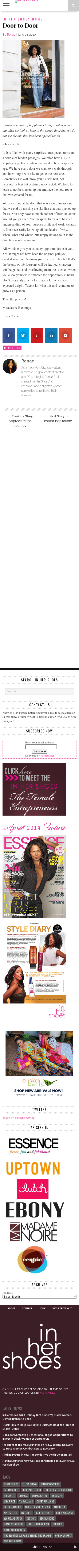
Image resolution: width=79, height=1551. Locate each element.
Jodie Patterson (31, 1490)
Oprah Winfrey (63, 1535)
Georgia (23, 1495)
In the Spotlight (62, 1308)
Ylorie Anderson (13, 1518)
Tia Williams (26, 1501)
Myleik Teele (10, 1513)
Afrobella (59, 1507)
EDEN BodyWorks (50, 1484)
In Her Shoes (11, 1490)
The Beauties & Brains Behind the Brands (27, 1535)
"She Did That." (43, 1513)
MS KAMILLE (47, 1392)
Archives (8, 1292)
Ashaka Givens (40, 1495)
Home (42, 1308)
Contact (27, 1308)
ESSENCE (31, 1518)
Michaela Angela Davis (37, 1507)
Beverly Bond (47, 1518)
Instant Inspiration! (57, 421)
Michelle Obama (12, 1541)
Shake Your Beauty (14, 1530)
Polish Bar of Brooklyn (58, 1490)
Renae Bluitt (11, 1484)
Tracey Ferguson (13, 1524)
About (11, 1308)
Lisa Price (9, 1501)
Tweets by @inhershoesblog (19, 1117)
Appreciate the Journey (20, 423)
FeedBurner (47, 755)
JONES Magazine (64, 1513)
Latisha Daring (12, 1507)
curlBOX (58, 1524)
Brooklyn (57, 1495)
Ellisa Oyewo (30, 1484)
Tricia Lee (9, 1495)
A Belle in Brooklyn (38, 1524)
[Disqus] (40, 488)
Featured (26, 1513)
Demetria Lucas (45, 1501)
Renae (11, 34)
